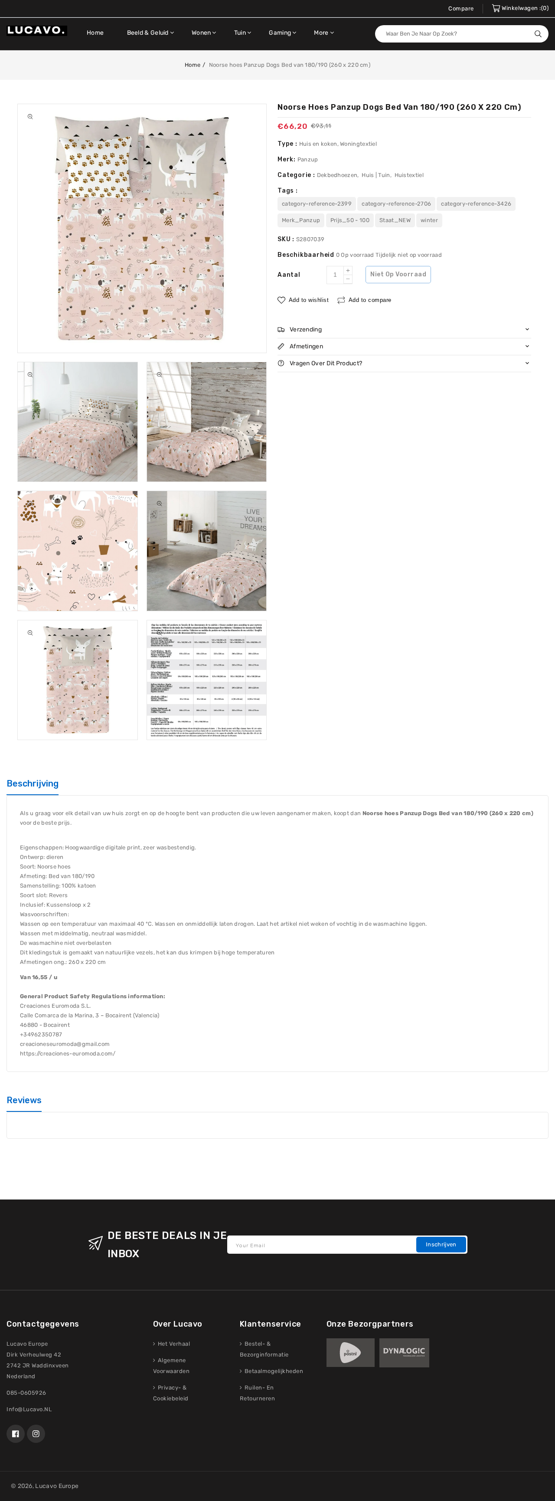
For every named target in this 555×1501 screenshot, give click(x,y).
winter (429, 220)
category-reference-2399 (317, 203)
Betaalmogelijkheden (273, 1371)
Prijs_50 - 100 (349, 220)
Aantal (289, 275)
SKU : (287, 239)
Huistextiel (409, 175)
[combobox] (461, 34)
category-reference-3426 (476, 203)
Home (192, 65)
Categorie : (297, 175)
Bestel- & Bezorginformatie (264, 1349)
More (321, 32)
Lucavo (46, 1486)
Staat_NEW (395, 220)
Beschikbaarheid (307, 255)
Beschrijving (33, 783)
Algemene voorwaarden (171, 1365)
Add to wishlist (309, 299)
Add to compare (370, 299)
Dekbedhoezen (337, 175)
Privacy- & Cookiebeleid (171, 1393)
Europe (69, 1486)
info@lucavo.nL (29, 1409)
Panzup (307, 159)
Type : (288, 143)
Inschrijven (441, 1244)
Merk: (287, 159)
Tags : (288, 190)
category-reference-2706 (396, 203)
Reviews (24, 1100)
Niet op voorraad (398, 274)
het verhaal (173, 1343)
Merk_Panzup (301, 220)
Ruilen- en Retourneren (257, 1393)
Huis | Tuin (376, 175)
